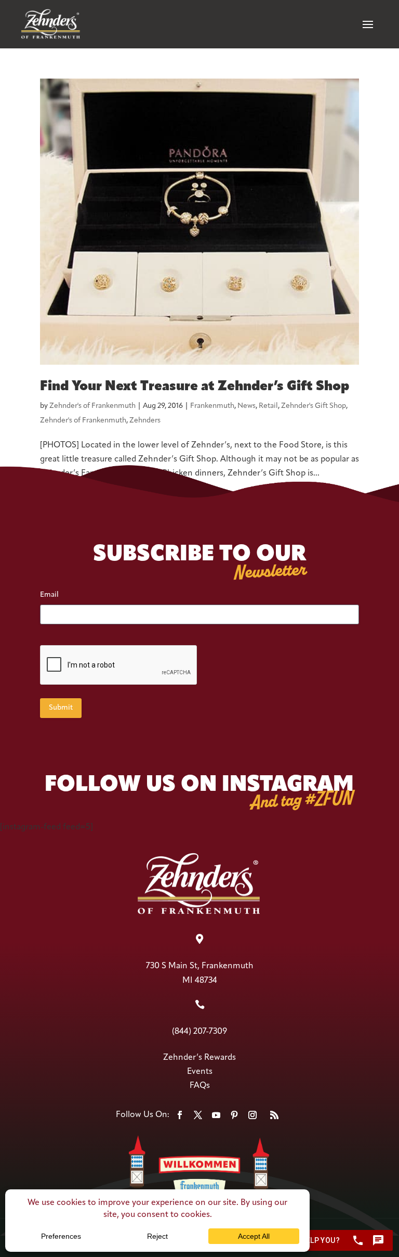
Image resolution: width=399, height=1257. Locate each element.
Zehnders (145, 421)
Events (199, 1072)
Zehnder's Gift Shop (313, 406)
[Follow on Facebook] (179, 1115)
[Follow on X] (198, 1115)
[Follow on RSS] (274, 1115)
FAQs (200, 1086)
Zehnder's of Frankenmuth (92, 406)
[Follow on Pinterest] (234, 1115)
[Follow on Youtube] (216, 1115)
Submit (61, 708)
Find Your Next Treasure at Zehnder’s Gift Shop (194, 387)
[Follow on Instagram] (252, 1115)
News (246, 406)
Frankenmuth (212, 406)
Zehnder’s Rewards (199, 1058)
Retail (268, 406)
